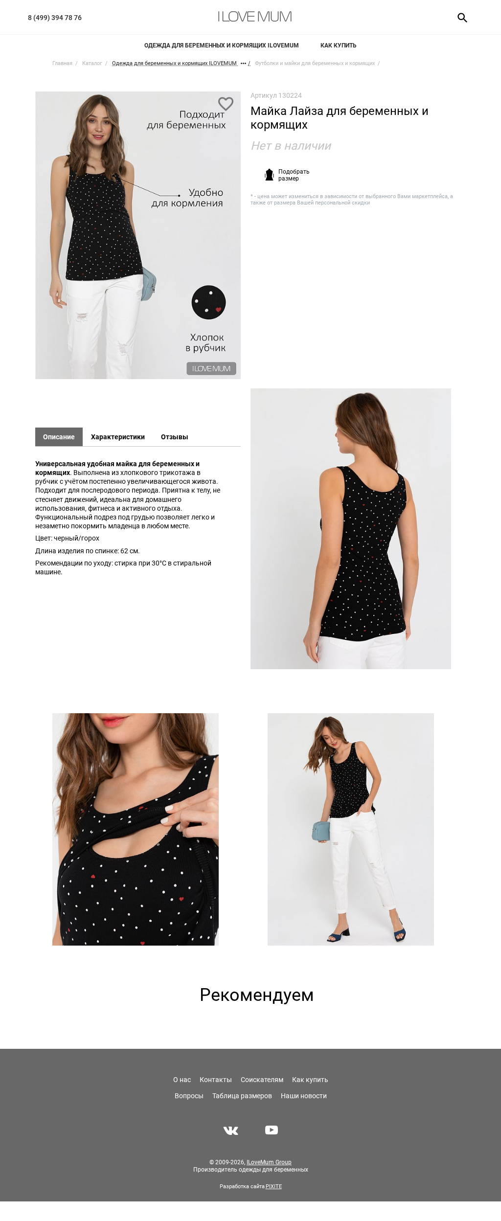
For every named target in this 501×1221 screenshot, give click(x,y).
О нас (182, 1080)
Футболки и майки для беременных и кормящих (315, 63)
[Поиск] (459, 17)
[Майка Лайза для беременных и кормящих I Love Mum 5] (351, 829)
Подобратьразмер (294, 175)
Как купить (338, 45)
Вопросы (189, 1096)
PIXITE (274, 1186)
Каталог (92, 63)
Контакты (216, 1080)
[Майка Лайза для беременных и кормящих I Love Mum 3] (135, 829)
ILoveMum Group (269, 1162)
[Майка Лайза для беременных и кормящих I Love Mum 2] (350, 528)
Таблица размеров (242, 1096)
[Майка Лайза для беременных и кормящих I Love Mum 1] (138, 239)
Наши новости (304, 1096)
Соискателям (262, 1080)
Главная (62, 63)
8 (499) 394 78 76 (55, 18)
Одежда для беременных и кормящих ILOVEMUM (221, 45)
